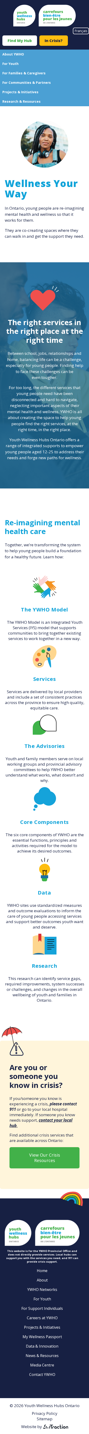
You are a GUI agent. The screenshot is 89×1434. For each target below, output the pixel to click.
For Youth (10, 63)
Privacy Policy (44, 1413)
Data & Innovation (42, 1346)
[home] (44, 25)
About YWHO (13, 54)
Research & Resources (21, 101)
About (42, 1280)
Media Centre (42, 1365)
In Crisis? (54, 40)
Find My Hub (20, 40)
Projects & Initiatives (20, 92)
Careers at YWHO (42, 1317)
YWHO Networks (42, 1289)
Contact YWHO (42, 1374)
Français (81, 31)
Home (42, 1270)
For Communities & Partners (26, 82)
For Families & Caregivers (24, 73)
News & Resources (42, 1355)
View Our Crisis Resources (44, 1157)
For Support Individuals (42, 1308)
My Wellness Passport (42, 1336)
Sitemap (44, 1418)
